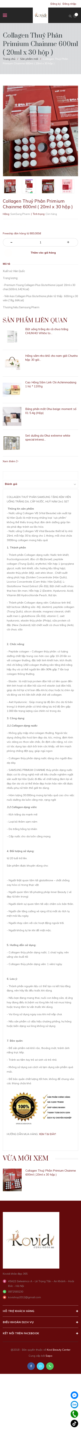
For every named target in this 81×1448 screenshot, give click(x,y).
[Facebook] (74, 1395)
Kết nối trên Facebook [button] (21, 1333)
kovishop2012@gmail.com (24, 1297)
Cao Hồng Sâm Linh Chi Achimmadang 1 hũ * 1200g (50, 384)
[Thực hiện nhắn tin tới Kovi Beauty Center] (40, 1366)
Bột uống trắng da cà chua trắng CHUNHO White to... (46, 331)
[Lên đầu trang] (67, 1439)
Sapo (49, 1355)
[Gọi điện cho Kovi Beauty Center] (50, 1366)
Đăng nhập (69, 3)
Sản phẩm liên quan (35, 320)
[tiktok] (74, 1423)
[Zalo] (74, 1404)
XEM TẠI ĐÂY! (47, 1134)
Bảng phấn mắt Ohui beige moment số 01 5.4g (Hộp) (50, 411)
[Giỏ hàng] (75, 16)
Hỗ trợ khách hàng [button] (18, 1311)
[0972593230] (74, 1414)
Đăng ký (55, 3)
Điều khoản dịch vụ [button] (18, 1322)
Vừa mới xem (26, 1158)
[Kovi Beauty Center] (31, 1240)
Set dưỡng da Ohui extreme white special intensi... (47, 437)
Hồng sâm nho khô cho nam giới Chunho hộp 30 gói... (51, 357)
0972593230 (15, 1291)
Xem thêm (9, 461)
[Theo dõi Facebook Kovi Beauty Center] (31, 1366)
